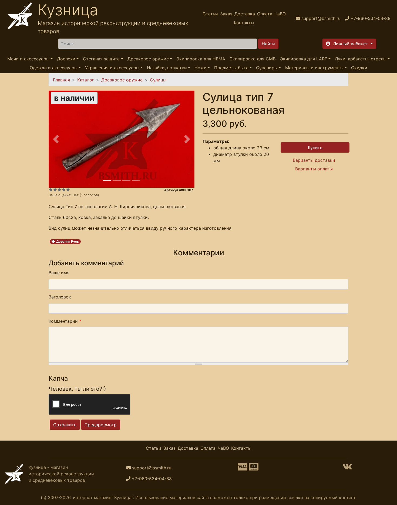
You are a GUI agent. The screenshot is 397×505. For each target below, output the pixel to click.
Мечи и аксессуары (28, 58)
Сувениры (267, 68)
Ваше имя (59, 272)
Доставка (244, 13)
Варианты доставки (314, 160)
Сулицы (158, 80)
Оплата (264, 13)
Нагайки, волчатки (167, 68)
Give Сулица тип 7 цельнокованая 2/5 (55, 189)
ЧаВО (280, 13)
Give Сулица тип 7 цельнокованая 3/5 (59, 189)
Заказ (226, 13)
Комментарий (65, 321)
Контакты (244, 22)
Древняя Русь (67, 241)
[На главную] (19, 18)
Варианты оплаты (314, 168)
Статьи (210, 13)
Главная (61, 80)
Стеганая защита (101, 58)
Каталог (85, 80)
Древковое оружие (148, 58)
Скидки (359, 68)
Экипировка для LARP (303, 58)
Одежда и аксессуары (54, 68)
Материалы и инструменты (314, 68)
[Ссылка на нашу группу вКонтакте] (347, 468)
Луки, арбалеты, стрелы (360, 58)
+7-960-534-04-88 (152, 478)
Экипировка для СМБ (253, 58)
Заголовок (60, 297)
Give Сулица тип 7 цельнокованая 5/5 (68, 189)
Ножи (200, 68)
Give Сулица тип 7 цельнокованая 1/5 (51, 189)
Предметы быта (231, 68)
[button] (349, 44)
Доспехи (66, 58)
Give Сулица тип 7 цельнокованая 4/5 (64, 189)
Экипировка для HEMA (200, 58)
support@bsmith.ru (151, 467)
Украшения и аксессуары (112, 68)
